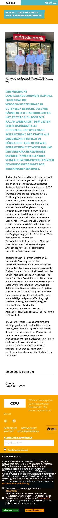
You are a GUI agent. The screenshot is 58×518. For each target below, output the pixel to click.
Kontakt (9, 431)
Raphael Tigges (15, 386)
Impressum (10, 428)
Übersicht (12, 490)
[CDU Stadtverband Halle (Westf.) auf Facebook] (14, 421)
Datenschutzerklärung (15, 483)
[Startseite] (14, 403)
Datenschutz (29, 428)
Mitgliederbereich (28, 431)
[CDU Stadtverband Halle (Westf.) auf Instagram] (6, 421)
